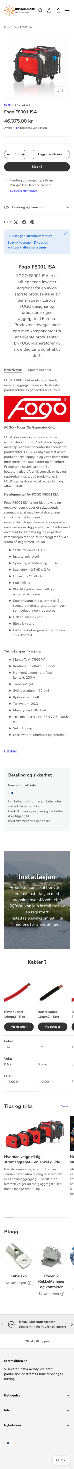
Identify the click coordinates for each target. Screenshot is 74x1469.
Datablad (10, 751)
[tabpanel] (37, 570)
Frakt (16, 128)
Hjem (7, 27)
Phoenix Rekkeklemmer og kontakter (51, 1281)
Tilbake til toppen (37, 1341)
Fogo (7, 105)
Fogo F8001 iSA (23, 27)
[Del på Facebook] (24, 222)
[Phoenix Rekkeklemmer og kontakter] (51, 1256)
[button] (58, 10)
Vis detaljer (19, 1027)
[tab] (13, 370)
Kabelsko (18, 1276)
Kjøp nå (37, 167)
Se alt (65, 1106)
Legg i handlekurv (50, 154)
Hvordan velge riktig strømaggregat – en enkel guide (32, 1159)
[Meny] (67, 10)
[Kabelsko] (18, 1256)
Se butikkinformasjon (23, 191)
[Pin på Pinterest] (32, 222)
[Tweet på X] (16, 222)
